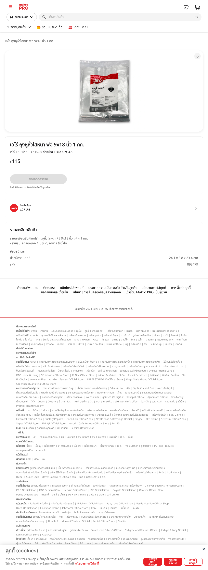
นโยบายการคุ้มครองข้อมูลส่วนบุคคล (97, 292)
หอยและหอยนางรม (49, 437)
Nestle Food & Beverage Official (114, 419)
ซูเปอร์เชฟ (146, 446)
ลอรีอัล (92, 494)
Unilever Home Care (160, 371)
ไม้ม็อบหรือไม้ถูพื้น (171, 362)
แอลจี (76, 339)
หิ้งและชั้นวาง (71, 543)
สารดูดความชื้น (119, 366)
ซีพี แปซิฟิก (83, 437)
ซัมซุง (157, 335)
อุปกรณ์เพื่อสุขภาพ (40, 486)
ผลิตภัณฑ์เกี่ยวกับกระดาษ (161, 517)
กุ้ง (62, 437)
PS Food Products (164, 446)
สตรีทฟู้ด (66, 512)
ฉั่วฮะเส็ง (145, 401)
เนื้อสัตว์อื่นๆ (90, 446)
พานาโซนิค (182, 339)
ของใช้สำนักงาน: (24, 517)
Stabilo (122, 521)
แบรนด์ (72, 423)
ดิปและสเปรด (116, 388)
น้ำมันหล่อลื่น (64, 371)
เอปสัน (168, 344)
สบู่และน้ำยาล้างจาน (87, 362)
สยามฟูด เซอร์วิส (24, 450)
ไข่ (38, 388)
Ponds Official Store (27, 494)
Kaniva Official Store (27, 534)
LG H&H (72, 494)
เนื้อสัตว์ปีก (49, 446)
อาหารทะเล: (21, 437)
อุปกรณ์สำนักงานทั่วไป (120, 517)
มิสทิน (83, 494)
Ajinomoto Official (157, 397)
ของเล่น (81, 539)
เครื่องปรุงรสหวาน (74, 397)
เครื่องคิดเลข (72, 517)
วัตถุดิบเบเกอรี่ (132, 392)
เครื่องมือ (90, 371)
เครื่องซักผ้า (98, 331)
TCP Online (152, 419)
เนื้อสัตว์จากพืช (107, 446)
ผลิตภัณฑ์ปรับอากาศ (98, 366)
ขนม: (18, 428)
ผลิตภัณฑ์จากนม (105, 392)
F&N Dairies (176, 415)
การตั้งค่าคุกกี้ (181, 287)
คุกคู (38, 339)
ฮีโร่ (103, 477)
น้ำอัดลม (45, 410)
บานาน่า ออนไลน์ (95, 344)
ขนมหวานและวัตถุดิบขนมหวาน (156, 392)
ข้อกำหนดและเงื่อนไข (54, 292)
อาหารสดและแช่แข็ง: (26, 353)
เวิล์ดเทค (149, 339)
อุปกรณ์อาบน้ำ (113, 539)
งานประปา (78, 371)
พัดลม (34, 331)
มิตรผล (41, 401)
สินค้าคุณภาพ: (23, 526)
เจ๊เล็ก (181, 401)
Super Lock (32, 477)
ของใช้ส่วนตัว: (23, 486)
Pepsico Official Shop (82, 428)
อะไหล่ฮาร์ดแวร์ (170, 366)
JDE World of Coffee (126, 401)
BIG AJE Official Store (54, 423)
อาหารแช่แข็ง (92, 397)
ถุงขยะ (33, 362)
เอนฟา (135, 508)
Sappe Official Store (27, 423)
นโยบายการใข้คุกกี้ (87, 563)
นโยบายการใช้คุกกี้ (154, 287)
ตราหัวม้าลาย (92, 477)
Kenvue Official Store (75, 490)
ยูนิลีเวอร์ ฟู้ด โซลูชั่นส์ (113, 397)
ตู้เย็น (78, 331)
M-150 (115, 423)
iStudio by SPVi (165, 339)
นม (28, 410)
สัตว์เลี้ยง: (21, 530)
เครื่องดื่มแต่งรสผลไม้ (152, 410)
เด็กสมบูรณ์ (22, 401)
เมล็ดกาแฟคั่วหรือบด (97, 410)
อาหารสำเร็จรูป (164, 388)
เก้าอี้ (36, 543)
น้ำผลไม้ (135, 410)
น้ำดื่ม (35, 410)
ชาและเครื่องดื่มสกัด (176, 410)
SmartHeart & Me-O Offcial (106, 530)
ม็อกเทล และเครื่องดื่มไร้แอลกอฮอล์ (131, 415)
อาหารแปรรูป (64, 446)
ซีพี (93, 437)
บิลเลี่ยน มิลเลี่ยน (170, 375)
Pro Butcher (131, 446)
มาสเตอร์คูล (37, 344)
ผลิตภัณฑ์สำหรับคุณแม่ (62, 503)
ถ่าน (61, 517)
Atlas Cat (47, 534)
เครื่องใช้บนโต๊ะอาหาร (145, 472)
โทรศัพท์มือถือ (142, 331)
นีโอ (183, 375)
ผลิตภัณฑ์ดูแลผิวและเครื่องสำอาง (125, 486)
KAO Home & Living (27, 375)
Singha (139, 419)
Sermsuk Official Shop (173, 419)
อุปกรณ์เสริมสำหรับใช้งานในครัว (31, 472)
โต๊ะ (81, 543)
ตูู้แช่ (86, 331)
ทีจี (145, 344)
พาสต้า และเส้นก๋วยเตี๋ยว (53, 392)
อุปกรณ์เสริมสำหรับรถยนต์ (133, 371)
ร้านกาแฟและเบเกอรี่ (49, 512)
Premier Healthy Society (29, 406)
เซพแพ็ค (113, 437)
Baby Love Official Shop (119, 503)
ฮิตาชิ (81, 344)
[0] (10, 7)
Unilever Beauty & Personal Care (163, 486)
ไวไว (33, 401)
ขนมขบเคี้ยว (28, 428)
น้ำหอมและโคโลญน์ (80, 486)
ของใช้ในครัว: (22, 468)
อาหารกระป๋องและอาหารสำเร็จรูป (58, 388)
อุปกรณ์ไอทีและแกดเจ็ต (44, 517)
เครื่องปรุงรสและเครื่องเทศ (81, 392)
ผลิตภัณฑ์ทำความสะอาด (28, 366)
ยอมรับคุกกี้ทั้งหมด (152, 562)
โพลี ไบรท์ (154, 375)
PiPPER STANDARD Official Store (105, 379)
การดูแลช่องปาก (60, 486)
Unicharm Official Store (90, 503)
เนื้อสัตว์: (20, 446)
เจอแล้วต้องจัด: (23, 499)
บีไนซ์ (62, 494)
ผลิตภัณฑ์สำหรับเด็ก (38, 503)
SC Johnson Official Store (55, 375)
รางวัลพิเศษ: (22, 481)
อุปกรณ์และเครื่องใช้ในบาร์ (42, 468)
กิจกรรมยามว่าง (95, 539)
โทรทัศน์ (44, 331)
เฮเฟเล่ (178, 344)
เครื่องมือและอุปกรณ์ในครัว (119, 472)
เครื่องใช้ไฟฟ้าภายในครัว (61, 472)
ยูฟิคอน (86, 339)
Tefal (161, 472)
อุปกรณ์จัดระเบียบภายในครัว (89, 472)
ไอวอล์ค (50, 344)
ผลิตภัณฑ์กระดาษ (51, 366)
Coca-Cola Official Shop (79, 419)
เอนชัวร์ (113, 508)
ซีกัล (133, 339)
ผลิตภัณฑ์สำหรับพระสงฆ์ (130, 543)
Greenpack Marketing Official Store (36, 384)
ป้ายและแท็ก (139, 517)
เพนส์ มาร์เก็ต (80, 401)
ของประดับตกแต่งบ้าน (104, 543)
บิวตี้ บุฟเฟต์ (113, 494)
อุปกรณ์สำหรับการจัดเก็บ (153, 539)
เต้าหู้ (119, 392)
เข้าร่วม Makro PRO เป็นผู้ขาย (146, 292)
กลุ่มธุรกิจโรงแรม (106, 512)
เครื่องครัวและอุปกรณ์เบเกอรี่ (99, 468)
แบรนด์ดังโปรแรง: (25, 441)
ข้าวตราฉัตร (65, 401)
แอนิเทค (71, 344)
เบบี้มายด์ (124, 508)
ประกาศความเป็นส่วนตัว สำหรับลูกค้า (112, 287)
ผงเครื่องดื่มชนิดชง (119, 410)
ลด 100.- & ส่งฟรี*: (26, 357)
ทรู (126, 344)
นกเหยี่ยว (107, 401)
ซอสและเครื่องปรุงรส (52, 397)
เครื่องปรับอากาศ (115, 331)
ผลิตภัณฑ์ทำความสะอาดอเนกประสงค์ (57, 362)
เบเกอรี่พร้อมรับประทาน (27, 397)
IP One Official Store (83, 375)
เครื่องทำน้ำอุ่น (111, 335)
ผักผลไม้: (20, 459)
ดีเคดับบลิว (21, 379)
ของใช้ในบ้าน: (22, 362)
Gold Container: (25, 348)
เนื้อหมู (38, 446)
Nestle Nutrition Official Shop (152, 503)
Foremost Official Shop (29, 419)
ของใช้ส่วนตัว (99, 486)
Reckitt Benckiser (137, 375)
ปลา (35, 437)
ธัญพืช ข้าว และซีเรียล (143, 388)
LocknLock (173, 472)
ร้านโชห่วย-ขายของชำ (84, 512)
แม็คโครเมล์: (22, 454)
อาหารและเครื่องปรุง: (26, 388)
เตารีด (129, 331)
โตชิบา (184, 335)
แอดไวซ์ (60, 344)
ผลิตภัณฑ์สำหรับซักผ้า (74, 366)
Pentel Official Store (104, 521)
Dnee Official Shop (26, 508)
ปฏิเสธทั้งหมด (173, 561)
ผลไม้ (28, 459)
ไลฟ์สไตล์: (21, 539)
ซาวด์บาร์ (125, 335)
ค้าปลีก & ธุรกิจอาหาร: (27, 512)
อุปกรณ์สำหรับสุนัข (57, 530)
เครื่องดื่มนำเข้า (159, 415)
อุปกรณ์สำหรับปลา (79, 530)
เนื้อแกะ (77, 446)
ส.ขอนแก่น (170, 401)
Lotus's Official (114, 344)
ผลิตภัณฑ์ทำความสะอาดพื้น (146, 362)
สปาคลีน (53, 379)
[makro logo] (24, 7)
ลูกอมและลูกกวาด (45, 428)
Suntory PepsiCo (54, 419)
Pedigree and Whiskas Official (141, 530)
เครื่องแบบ (41, 539)
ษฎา (98, 401)
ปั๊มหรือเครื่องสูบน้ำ (25, 371)
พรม (89, 543)
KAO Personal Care (50, 490)
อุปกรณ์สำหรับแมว (36, 530)
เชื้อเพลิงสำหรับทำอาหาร (70, 468)
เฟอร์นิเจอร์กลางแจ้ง (51, 543)
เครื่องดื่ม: (21, 410)
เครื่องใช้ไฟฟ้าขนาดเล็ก (27, 335)
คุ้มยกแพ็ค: (21, 463)
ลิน (91, 401)
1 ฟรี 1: (20, 432)
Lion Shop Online (49, 508)
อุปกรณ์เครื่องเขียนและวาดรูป (30, 521)
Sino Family (177, 397)
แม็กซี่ (130, 437)
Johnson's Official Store (75, 508)
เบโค (140, 339)
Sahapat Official (135, 397)
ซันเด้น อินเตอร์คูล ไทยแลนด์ (57, 339)
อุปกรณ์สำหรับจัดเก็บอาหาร (151, 468)
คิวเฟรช (102, 437)
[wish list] (186, 7)
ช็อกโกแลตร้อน (23, 415)
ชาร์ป (165, 335)
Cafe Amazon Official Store (94, 423)
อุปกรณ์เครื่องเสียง (142, 335)
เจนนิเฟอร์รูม (156, 344)
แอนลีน (103, 508)
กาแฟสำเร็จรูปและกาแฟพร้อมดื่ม (67, 410)
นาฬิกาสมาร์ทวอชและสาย (164, 331)
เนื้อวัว (29, 446)
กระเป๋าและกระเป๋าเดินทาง (62, 539)
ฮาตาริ (115, 339)
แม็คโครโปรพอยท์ (71, 287)
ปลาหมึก (71, 437)
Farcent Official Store (71, 379)
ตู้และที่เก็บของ (23, 543)
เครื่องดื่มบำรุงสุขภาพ (83, 415)
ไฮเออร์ (174, 335)
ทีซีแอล (105, 339)
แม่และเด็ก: (21, 503)
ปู (29, 437)
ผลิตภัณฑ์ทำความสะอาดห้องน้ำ (115, 362)
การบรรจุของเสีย (176, 539)
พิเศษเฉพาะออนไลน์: (26, 326)
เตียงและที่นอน (130, 539)
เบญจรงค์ (156, 401)
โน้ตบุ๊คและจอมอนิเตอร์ (62, 331)
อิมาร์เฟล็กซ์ (22, 344)
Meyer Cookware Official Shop (59, 477)
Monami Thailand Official (76, 521)
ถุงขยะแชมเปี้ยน (38, 379)
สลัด (36, 459)
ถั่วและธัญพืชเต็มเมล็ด (27, 392)
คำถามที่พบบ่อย (27, 287)
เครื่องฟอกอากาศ (77, 335)
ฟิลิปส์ (96, 339)
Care (94, 508)
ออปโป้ (124, 339)
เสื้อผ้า (30, 539)
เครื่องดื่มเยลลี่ (104, 415)
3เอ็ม (122, 375)
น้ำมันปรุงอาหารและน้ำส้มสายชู (92, 388)
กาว (182, 366)
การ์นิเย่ (45, 494)
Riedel (19, 477)
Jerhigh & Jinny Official (173, 530)
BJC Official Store (99, 490)
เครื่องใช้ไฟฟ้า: (23, 331)
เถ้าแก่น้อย (62, 428)
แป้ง (128, 388)
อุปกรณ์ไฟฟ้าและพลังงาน (53, 335)
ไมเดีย (19, 339)
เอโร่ (122, 437)
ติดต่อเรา (49, 287)
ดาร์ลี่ (54, 494)
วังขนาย (52, 401)
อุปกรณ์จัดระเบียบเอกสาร (93, 517)
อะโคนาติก (136, 344)
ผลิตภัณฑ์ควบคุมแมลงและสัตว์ (144, 366)
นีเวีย (101, 494)
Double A (53, 521)
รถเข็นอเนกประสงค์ (107, 371)
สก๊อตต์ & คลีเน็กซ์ (107, 375)
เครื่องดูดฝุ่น (95, 335)
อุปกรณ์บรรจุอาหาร (125, 468)
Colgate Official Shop (124, 490)
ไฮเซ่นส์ (28, 339)
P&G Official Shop (26, 490)
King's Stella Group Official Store (144, 379)
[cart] (197, 7)
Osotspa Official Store (151, 490)
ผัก (43, 459)
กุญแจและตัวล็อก (46, 371)
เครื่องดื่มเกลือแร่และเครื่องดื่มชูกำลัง (52, 415)
